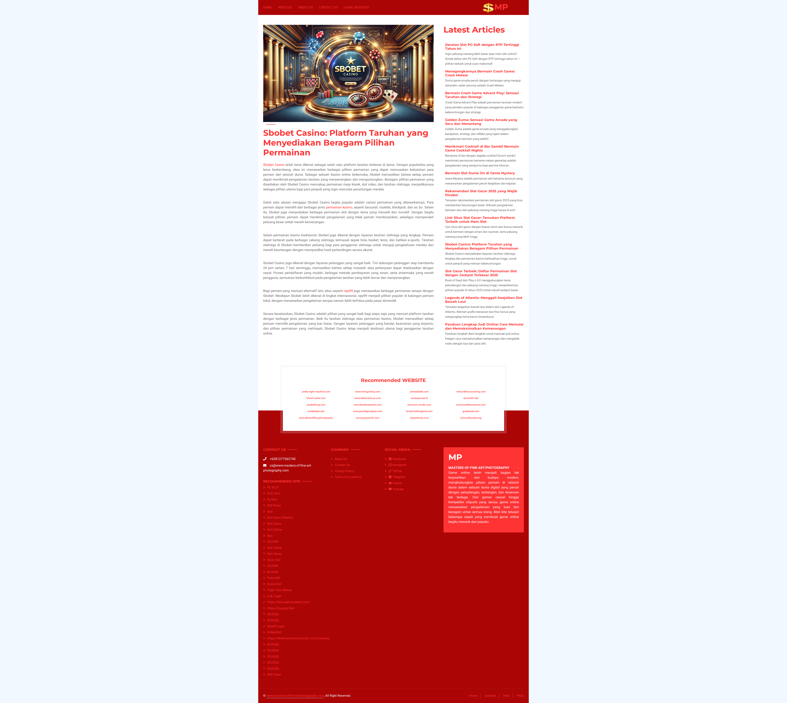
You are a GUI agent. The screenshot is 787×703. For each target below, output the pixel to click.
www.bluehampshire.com (367, 405)
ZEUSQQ (273, 614)
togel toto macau (279, 590)
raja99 (348, 290)
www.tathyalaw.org (470, 418)
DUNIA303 (274, 632)
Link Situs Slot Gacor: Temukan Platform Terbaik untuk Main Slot (480, 220)
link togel (274, 596)
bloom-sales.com (316, 398)
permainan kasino (339, 207)
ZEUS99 (272, 541)
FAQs (520, 695)
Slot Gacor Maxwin (280, 517)
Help (506, 695)
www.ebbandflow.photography (316, 418)
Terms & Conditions (348, 477)
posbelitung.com (316, 405)
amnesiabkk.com (419, 391)
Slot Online (274, 529)
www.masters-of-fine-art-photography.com (295, 695)
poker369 (273, 578)
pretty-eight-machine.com (316, 391)
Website (414, 380)
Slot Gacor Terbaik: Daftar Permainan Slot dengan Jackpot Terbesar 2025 (481, 273)
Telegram (398, 477)
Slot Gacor (274, 523)
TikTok (397, 471)
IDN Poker (274, 505)
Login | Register (356, 7)
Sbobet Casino (274, 164)
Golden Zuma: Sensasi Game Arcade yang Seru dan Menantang (481, 122)
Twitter (397, 483)
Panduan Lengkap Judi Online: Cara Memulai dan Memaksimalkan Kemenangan (484, 326)
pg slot (272, 499)
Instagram (399, 465)
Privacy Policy (344, 471)
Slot (270, 535)
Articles (285, 7)
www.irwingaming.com (367, 391)
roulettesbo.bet (316, 411)
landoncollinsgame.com (419, 411)
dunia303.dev (471, 398)
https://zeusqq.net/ (281, 608)
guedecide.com (471, 411)
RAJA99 (272, 572)
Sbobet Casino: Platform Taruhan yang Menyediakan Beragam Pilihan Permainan (481, 246)
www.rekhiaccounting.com (471, 391)
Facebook (399, 459)
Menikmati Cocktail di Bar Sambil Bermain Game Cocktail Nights (482, 148)
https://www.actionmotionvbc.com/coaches (294, 638)
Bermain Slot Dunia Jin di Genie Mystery (480, 173)
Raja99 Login (276, 626)
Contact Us (328, 7)
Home (267, 7)
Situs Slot (273, 560)
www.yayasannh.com (367, 418)
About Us (305, 7)
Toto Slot (273, 493)
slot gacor (274, 554)
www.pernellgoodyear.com (367, 411)
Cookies (490, 695)
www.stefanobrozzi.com (367, 398)
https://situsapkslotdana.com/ (288, 602)
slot (270, 511)
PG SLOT (273, 487)
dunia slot (274, 584)
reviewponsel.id (419, 398)
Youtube (398, 489)
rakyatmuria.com (419, 418)
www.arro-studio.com (419, 405)
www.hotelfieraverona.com (471, 405)
